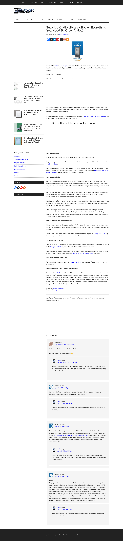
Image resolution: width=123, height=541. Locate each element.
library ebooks (57, 290)
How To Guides (18, 176)
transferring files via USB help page (83, 253)
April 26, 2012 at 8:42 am (62, 427)
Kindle (56, 66)
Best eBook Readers (20, 169)
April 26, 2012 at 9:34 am (64, 451)
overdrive (63, 290)
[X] (51, 39)
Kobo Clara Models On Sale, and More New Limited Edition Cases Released (33, 127)
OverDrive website (51, 164)
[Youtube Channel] (21, 187)
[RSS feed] (24, 187)
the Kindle (57, 273)
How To (63, 288)
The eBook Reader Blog (21, 159)
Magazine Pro (57, 535)
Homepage (17, 156)
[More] (67, 39)
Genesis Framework (68, 535)
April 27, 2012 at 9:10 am (64, 509)
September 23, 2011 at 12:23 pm (64, 345)
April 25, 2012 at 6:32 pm (64, 403)
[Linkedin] (54, 39)
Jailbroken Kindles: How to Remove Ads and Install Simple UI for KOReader (33, 100)
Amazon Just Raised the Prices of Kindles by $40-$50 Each (33, 85)
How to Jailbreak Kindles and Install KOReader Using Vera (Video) (33, 140)
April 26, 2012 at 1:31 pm (62, 476)
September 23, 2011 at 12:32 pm (67, 362)
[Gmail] (64, 39)
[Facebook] (48, 39)
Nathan (59, 360)
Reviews (16, 172)
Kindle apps (64, 66)
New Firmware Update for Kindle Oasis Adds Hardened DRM (33, 113)
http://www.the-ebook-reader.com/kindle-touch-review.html (71, 435)
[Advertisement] (77, 94)
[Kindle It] (61, 39)
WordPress (78, 535)
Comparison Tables (19, 163)
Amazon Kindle (57, 288)
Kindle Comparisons (20, 166)
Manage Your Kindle (99, 234)
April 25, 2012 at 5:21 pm (62, 388)
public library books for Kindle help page (94, 116)
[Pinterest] (57, 39)
